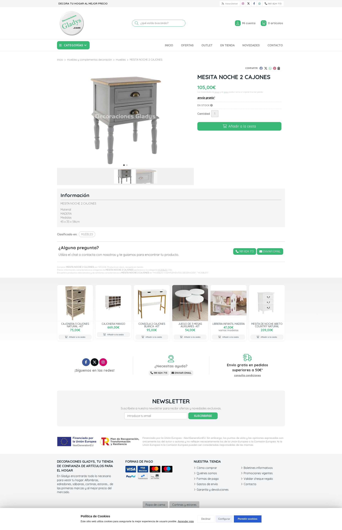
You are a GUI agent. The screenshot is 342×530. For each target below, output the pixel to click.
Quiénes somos (207, 473)
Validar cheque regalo (258, 478)
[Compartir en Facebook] (261, 68)
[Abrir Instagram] (243, 3)
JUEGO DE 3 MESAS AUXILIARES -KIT (190, 325)
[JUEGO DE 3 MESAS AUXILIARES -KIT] (190, 303)
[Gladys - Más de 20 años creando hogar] (71, 23)
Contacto (250, 484)
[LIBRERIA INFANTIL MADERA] (228, 303)
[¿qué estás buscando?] (158, 23)
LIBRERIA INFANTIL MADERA (229, 323)
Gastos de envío (207, 484)
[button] (124, 165)
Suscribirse (203, 416)
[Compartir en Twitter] (265, 68)
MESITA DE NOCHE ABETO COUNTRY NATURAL (267, 325)
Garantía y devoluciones (213, 489)
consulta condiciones (247, 375)
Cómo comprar (207, 468)
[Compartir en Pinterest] (274, 68)
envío (217, 92)
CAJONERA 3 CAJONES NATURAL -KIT (75, 325)
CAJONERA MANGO (113, 323)
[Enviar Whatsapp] (259, 3)
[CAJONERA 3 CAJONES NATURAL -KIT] (75, 303)
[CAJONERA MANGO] (113, 303)
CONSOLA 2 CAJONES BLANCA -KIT (151, 325)
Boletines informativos (258, 468)
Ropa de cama (155, 504)
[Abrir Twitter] (248, 3)
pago (226, 92)
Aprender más (186, 521)
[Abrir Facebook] (254, 3)
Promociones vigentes (258, 473)
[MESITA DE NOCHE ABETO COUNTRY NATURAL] (267, 303)
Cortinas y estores (184, 504)
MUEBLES (162, 269)
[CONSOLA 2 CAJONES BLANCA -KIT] (152, 303)
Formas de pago (208, 478)
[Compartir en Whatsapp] (270, 68)
